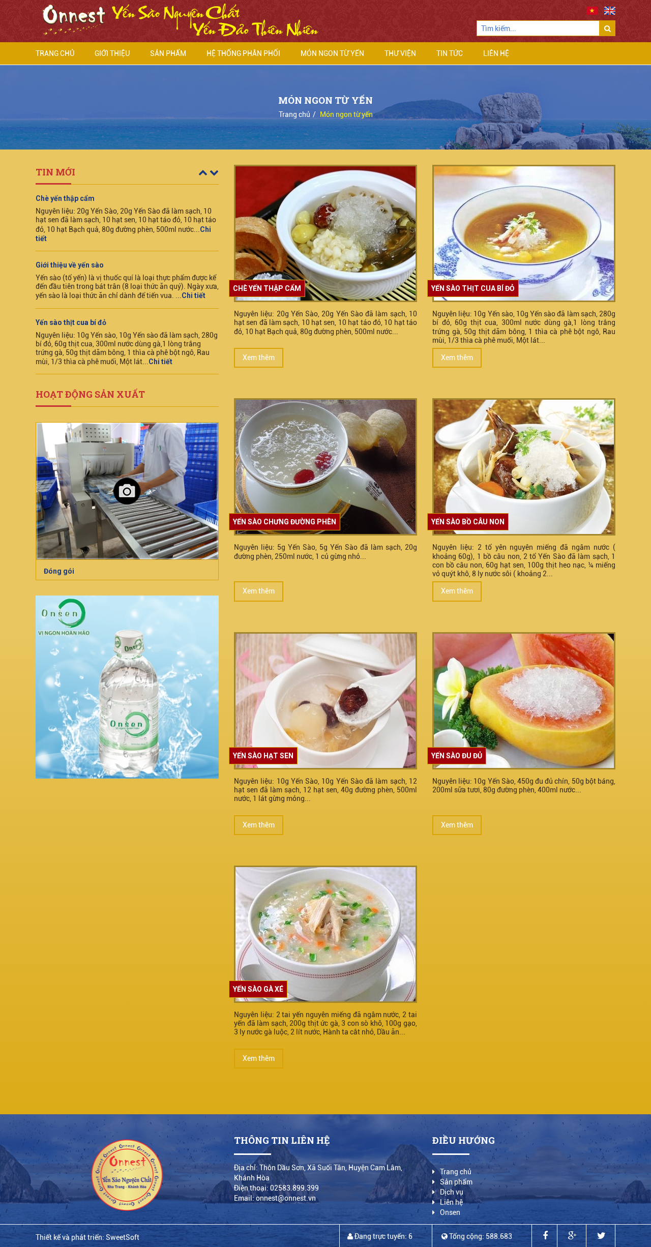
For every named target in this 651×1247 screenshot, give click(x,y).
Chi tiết (193, 229)
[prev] (204, 172)
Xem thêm (259, 357)
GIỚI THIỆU (112, 53)
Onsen (450, 1212)
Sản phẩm (456, 1182)
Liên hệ (451, 1202)
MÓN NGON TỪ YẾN (332, 53)
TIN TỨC (449, 53)
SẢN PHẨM (168, 53)
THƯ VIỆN (400, 53)
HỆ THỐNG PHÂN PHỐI (243, 53)
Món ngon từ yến (346, 114)
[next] (214, 172)
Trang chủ (294, 114)
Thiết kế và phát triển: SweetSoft (87, 1237)
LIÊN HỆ (496, 53)
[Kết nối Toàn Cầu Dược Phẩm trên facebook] (545, 1235)
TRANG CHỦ (55, 53)
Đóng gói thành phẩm (79, 571)
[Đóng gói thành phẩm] (127, 491)
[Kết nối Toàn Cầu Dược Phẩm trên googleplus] (572, 1235)
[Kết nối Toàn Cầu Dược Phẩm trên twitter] (601, 1235)
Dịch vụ (451, 1192)
